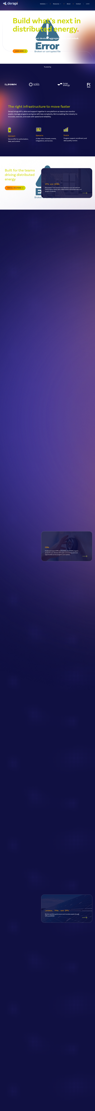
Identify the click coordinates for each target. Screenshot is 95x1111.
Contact (78, 4)
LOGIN (88, 4)
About (68, 4)
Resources (56, 4)
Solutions (42, 4)
